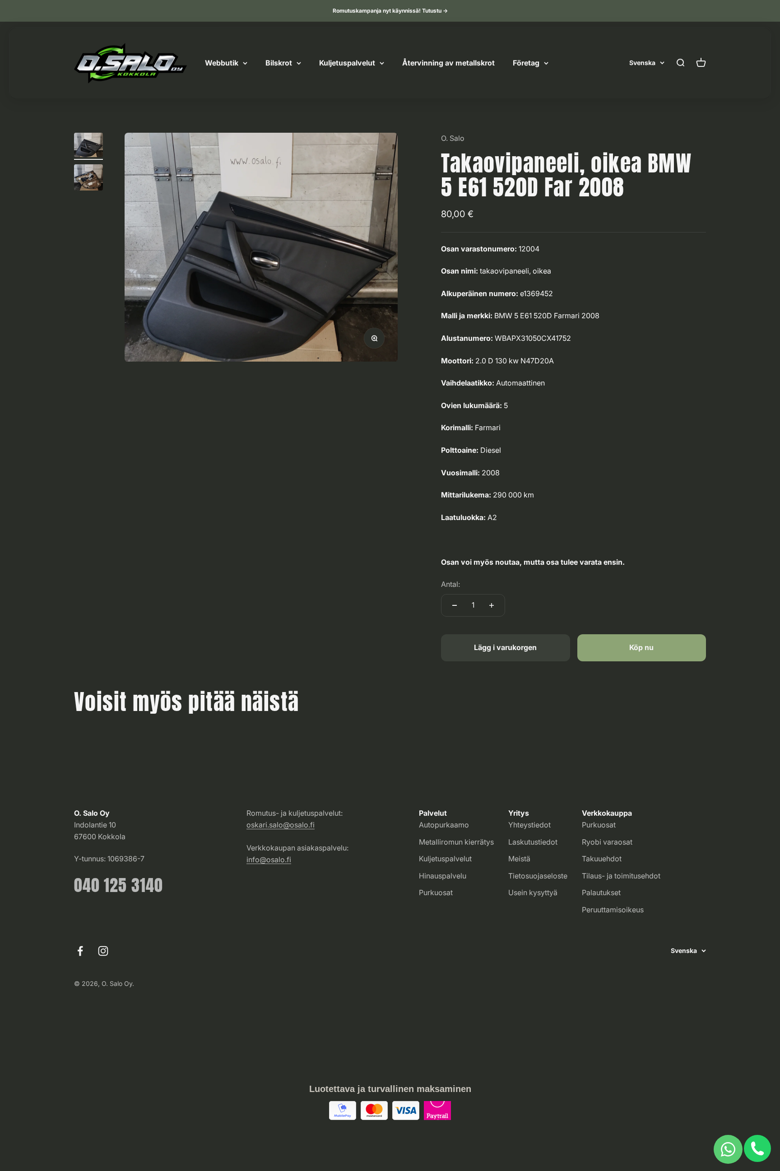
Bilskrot (278, 62)
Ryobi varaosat (607, 841)
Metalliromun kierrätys (456, 841)
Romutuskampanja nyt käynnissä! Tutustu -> (390, 10)
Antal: (450, 584)
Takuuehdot (602, 858)
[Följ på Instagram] (103, 951)
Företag (526, 62)
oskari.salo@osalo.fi (280, 824)
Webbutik (221, 62)
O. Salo (452, 138)
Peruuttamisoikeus (613, 909)
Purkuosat (436, 892)
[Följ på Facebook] (80, 951)
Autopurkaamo (444, 824)
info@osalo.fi (268, 859)
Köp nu (641, 647)
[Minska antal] (454, 605)
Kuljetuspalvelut (347, 62)
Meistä (519, 858)
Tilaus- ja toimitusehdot (621, 875)
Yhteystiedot (529, 824)
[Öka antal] (491, 605)
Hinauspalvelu (442, 875)
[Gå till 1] (88, 146)
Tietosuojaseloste (537, 875)
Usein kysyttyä (532, 892)
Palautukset (601, 892)
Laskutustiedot (532, 841)
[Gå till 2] (88, 178)
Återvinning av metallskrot (448, 62)
